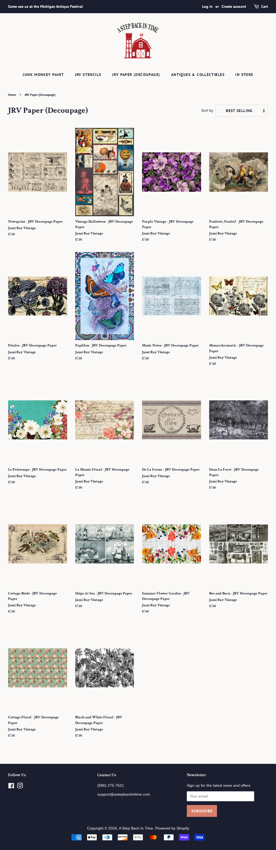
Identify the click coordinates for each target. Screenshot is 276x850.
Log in (207, 6)
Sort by (207, 110)
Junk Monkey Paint (43, 74)
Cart (264, 6)
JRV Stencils (88, 74)
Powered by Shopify (172, 828)
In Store (244, 74)
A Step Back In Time (136, 828)
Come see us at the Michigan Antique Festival (45, 6)
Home (12, 95)
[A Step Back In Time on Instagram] (20, 787)
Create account (234, 6)
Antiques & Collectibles (198, 74)
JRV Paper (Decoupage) (136, 74)
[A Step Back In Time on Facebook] (11, 787)
